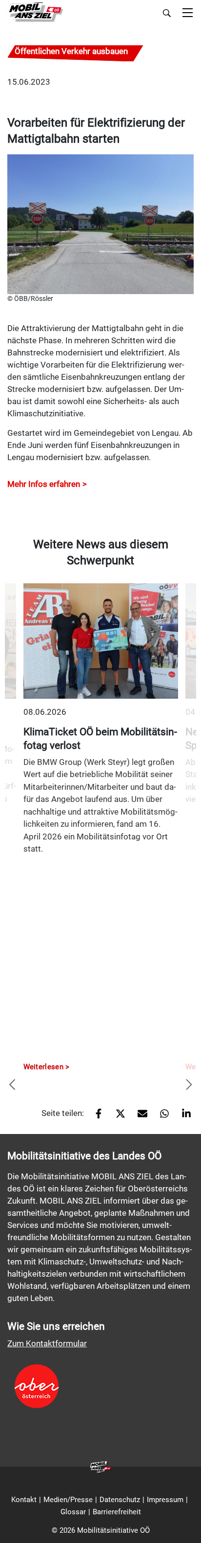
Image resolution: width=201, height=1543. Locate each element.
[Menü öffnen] (187, 13)
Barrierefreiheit (117, 1511)
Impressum (165, 1499)
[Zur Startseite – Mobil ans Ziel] (35, 12)
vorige (12, 1085)
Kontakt (24, 1499)
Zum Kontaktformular (47, 1343)
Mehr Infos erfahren (43, 484)
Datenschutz (120, 1499)
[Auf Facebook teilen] (95, 1117)
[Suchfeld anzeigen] (167, 13)
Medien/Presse (68, 1499)
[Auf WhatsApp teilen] (161, 1117)
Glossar (73, 1511)
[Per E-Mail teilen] (139, 1117)
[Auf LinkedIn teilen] (183, 1117)
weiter (188, 1085)
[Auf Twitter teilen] (117, 1117)
